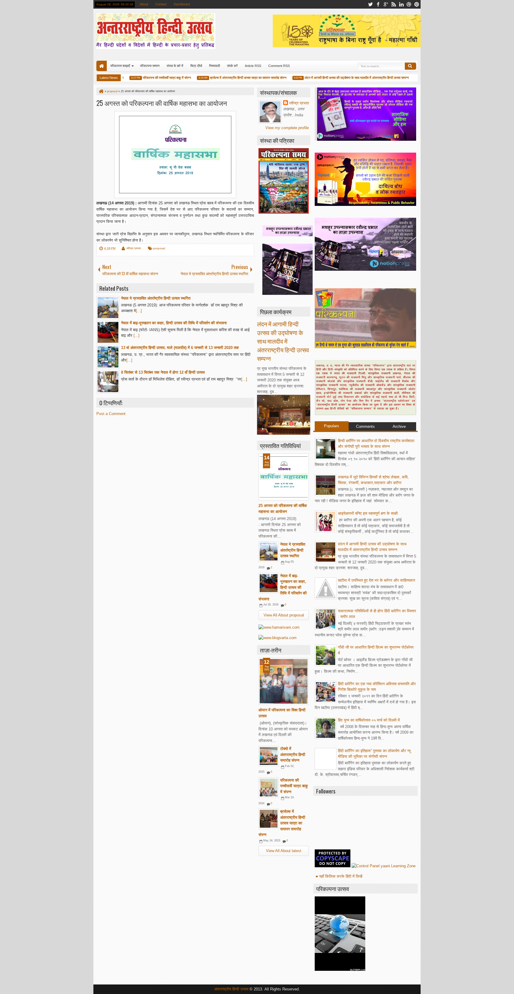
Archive (399, 426)
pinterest (417, 4)
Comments (365, 426)
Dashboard (182, 4)
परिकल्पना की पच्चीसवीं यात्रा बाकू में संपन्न (155, 77)
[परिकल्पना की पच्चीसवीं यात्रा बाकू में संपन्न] (268, 787)
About (144, 4)
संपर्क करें (232, 66)
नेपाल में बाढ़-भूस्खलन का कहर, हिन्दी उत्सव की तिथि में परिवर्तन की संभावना (282, 587)
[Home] (101, 91)
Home (101, 66)
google (386, 4)
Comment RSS (279, 66)
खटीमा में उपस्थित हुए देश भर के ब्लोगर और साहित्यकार (376, 580)
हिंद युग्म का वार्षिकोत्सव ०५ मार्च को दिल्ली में (369, 720)
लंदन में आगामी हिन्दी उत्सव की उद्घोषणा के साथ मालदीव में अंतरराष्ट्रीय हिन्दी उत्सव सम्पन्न (345, 77)
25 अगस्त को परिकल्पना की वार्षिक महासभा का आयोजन (161, 103)
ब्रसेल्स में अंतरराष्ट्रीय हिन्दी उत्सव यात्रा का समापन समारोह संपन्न (236, 77)
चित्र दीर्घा (196, 66)
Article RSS (253, 66)
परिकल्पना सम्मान (149, 66)
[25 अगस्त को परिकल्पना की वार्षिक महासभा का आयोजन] (283, 476)
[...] (139, 311)
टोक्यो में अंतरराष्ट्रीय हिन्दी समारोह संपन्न (292, 754)
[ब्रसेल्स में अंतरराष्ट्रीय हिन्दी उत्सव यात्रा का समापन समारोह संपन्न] (268, 819)
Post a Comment (111, 413)
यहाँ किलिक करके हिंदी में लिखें (340, 876)
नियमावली (214, 66)
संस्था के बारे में (175, 66)
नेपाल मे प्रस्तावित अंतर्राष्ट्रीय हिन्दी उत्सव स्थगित (292, 550)
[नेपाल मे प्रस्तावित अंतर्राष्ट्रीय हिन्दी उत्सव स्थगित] (268, 551)
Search (410, 66)
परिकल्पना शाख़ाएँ (120, 66)
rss (393, 4)
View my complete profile (287, 128)
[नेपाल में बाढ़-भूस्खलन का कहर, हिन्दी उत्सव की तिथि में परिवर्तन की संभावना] (268, 583)
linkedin (401, 4)
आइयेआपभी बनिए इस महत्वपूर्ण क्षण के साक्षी (368, 513)
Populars (331, 426)
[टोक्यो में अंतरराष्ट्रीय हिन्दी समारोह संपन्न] (268, 756)
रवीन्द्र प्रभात (133, 248)
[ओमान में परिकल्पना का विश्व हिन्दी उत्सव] (283, 681)
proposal (159, 248)
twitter (370, 4)
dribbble (409, 4)
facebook (378, 4)
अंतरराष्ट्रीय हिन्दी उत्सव (232, 989)
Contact (161, 4)
